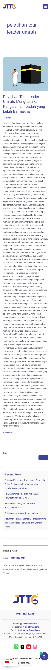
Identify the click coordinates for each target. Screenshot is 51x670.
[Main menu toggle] (45, 6)
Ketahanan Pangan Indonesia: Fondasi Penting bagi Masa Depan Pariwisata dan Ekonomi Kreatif (25, 523)
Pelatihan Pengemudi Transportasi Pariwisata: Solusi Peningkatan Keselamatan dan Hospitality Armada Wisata (25, 484)
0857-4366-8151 (18, 558)
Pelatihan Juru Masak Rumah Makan (21, 513)
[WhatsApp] (16, 646)
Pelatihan (7, 118)
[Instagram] (35, 646)
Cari (5, 453)
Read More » (9, 432)
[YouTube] (28, 646)
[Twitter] (22, 646)
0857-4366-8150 (31, 623)
